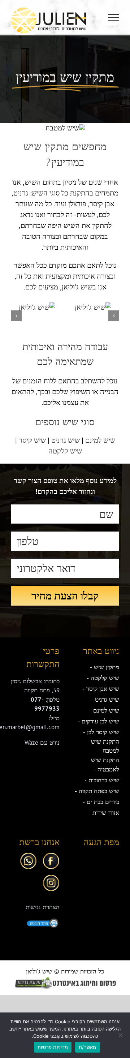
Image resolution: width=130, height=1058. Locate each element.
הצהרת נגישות (43, 907)
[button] (113, 315)
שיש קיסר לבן (103, 732)
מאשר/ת (87, 1047)
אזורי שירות (105, 813)
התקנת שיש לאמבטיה (105, 764)
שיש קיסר (32, 440)
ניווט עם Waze (42, 743)
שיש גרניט (65, 440)
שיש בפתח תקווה (99, 791)
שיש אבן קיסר (102, 689)
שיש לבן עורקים (100, 721)
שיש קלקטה (65, 451)
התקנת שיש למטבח (105, 746)
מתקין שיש (106, 667)
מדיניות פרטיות (53, 1047)
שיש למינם (100, 440)
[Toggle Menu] (113, 17)
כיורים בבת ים (103, 802)
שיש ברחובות (103, 780)
